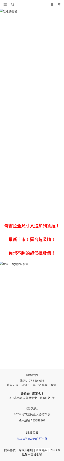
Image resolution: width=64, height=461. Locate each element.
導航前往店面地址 (32, 394)
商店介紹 (41, 450)
